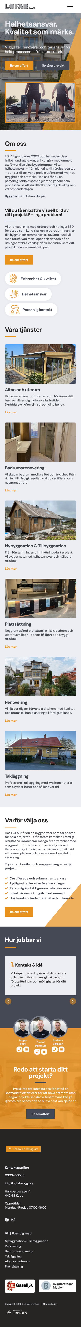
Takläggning (13, 1256)
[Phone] (19, 1049)
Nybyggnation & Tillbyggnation (26, 1241)
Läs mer (11, 412)
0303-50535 (15, 1175)
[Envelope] (26, 1049)
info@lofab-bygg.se (19, 1183)
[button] (8, 1001)
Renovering (13, 1246)
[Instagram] (13, 1220)
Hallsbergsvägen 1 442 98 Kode (17, 1193)
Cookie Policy (50, 1304)
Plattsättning (14, 1266)
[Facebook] (7, 1220)
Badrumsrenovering (19, 1251)
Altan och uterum (17, 1261)
